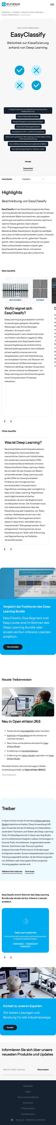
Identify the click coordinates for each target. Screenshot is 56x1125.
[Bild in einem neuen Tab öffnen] (25, 290)
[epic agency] (12, 1120)
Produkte (16, 12)
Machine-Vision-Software (32, 12)
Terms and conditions (28, 1097)
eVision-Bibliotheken (10, 15)
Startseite (6, 12)
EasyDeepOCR (27, 731)
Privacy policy (28, 1108)
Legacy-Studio (28, 755)
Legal (28, 1091)
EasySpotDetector (29, 751)
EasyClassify (26, 15)
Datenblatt (28, 168)
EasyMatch (25, 735)
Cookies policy (28, 1114)
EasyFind (11, 735)
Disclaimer (28, 1102)
